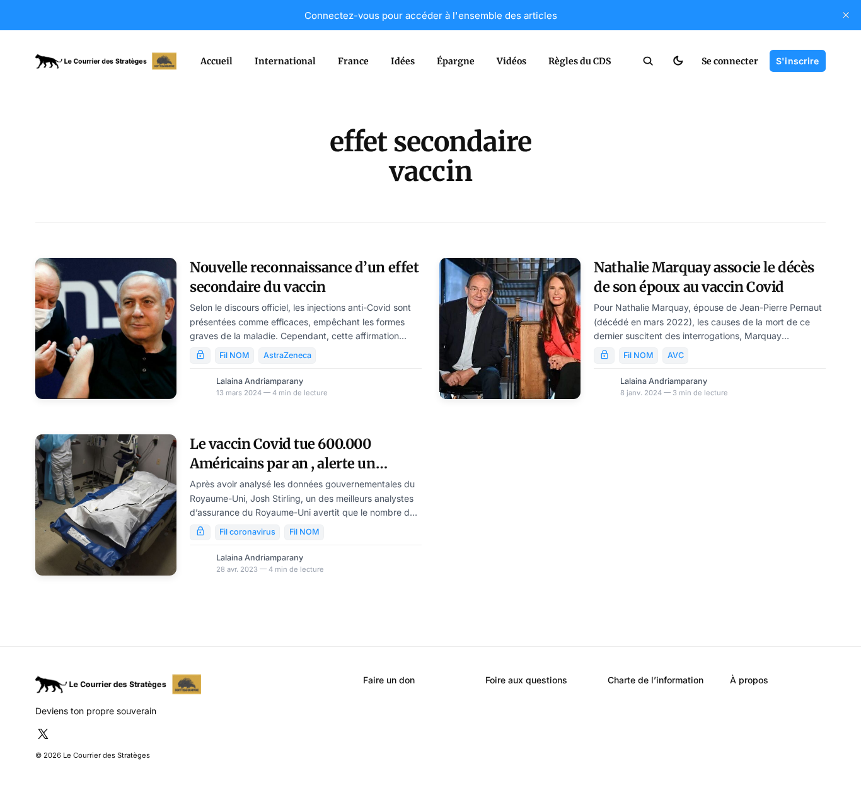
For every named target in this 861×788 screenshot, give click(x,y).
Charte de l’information (655, 680)
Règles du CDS (579, 61)
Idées (403, 61)
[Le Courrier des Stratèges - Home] (105, 61)
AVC (675, 355)
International (285, 61)
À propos (749, 680)
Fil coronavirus (247, 531)
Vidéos (511, 61)
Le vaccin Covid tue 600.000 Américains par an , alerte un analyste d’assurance (282, 463)
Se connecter (730, 61)
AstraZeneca (287, 355)
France (353, 61)
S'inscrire (797, 60)
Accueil (216, 61)
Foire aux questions (526, 680)
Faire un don (389, 680)
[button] (648, 61)
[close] (846, 15)
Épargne (456, 61)
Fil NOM (234, 355)
